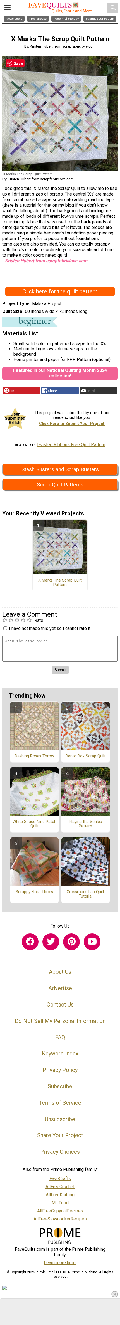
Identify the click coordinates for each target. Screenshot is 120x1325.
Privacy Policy (60, 1070)
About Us (60, 971)
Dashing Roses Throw (34, 756)
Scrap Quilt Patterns (60, 484)
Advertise (60, 988)
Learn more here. (60, 1262)
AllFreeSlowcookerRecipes (60, 1219)
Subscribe (60, 1086)
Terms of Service (60, 1102)
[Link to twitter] (50, 941)
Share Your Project (60, 1135)
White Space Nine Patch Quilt (34, 824)
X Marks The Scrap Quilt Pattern (60, 582)
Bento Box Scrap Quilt (85, 756)
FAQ (60, 1037)
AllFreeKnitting (60, 1194)
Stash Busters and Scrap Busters (60, 469)
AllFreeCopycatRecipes (60, 1210)
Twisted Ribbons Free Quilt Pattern (71, 444)
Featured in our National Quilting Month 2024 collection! (60, 373)
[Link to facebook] (30, 941)
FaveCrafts (60, 1178)
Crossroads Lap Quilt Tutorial (85, 894)
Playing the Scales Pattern (85, 824)
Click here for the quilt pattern (60, 291)
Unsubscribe (60, 1119)
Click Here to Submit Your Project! (72, 423)
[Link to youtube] (92, 941)
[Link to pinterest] (71, 941)
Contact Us (60, 1004)
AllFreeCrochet (60, 1186)
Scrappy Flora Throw (34, 892)
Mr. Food (60, 1202)
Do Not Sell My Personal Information (60, 1021)
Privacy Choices (60, 1151)
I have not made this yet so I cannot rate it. (50, 628)
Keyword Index (60, 1053)
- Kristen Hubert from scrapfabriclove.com (44, 260)
